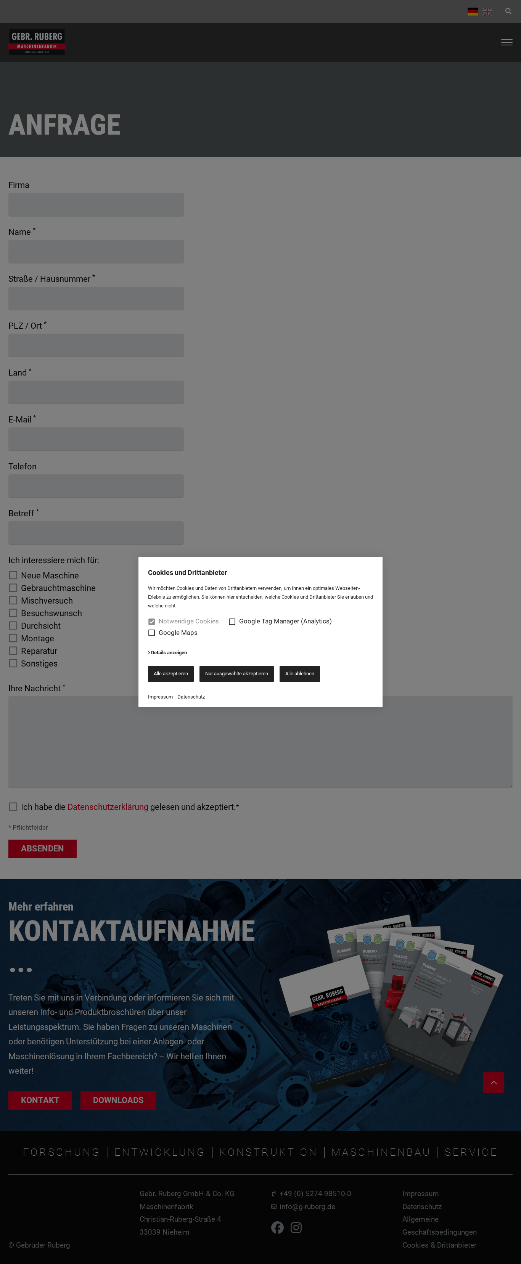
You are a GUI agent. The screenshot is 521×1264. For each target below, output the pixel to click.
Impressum (160, 697)
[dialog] (260, 632)
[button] (232, 621)
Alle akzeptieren (171, 673)
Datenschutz (191, 697)
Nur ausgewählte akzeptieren (236, 673)
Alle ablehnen (299, 673)
